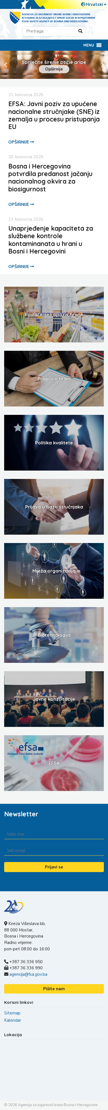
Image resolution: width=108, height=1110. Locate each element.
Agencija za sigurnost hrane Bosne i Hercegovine (57, 1104)
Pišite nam (54, 989)
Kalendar (12, 1020)
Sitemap (12, 1013)
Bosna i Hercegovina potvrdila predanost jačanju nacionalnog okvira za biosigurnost (50, 177)
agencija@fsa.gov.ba (28, 974)
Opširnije (54, 69)
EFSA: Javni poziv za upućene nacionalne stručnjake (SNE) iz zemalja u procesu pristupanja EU (54, 115)
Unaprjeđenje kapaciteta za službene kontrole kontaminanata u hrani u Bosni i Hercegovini (50, 239)
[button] (88, 45)
